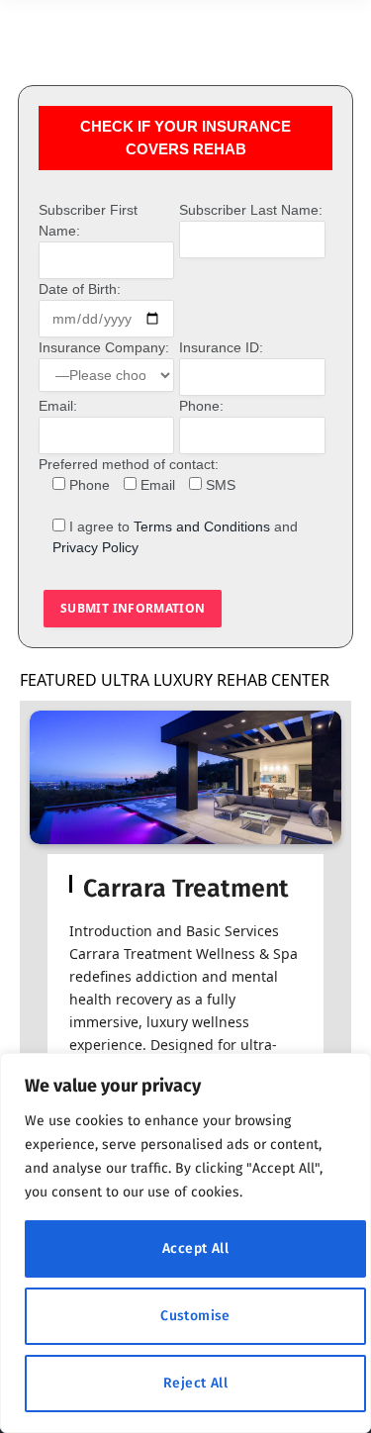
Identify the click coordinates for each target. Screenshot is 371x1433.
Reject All (195, 1383)
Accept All (195, 1248)
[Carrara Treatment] (185, 777)
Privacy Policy (95, 547)
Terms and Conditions (202, 526)
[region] (185, 1243)
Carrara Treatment (186, 889)
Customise (195, 1315)
